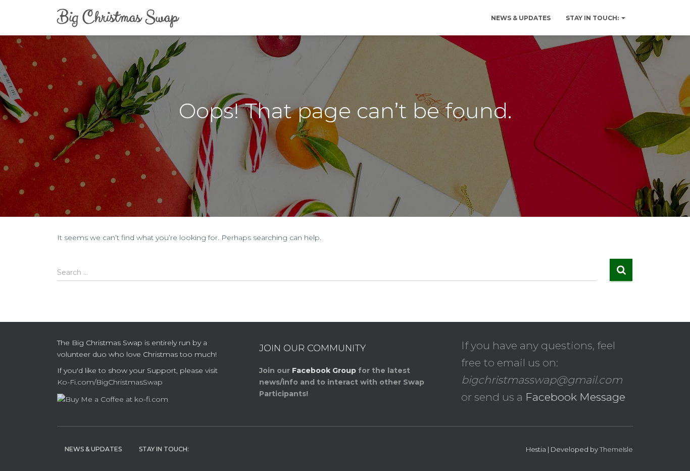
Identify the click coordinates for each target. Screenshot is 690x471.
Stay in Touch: (593, 18)
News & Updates (521, 18)
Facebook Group (324, 370)
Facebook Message (575, 397)
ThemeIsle (616, 449)
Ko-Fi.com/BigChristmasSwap (110, 382)
